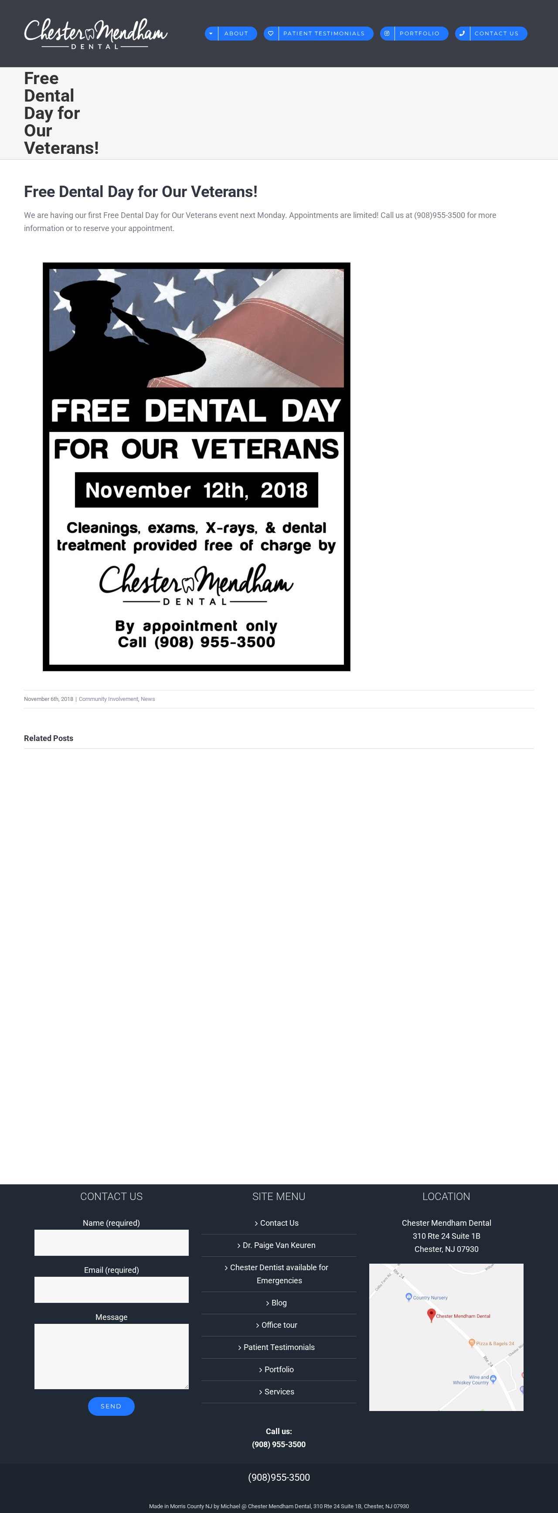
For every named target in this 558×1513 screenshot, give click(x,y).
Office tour (279, 1324)
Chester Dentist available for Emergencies (279, 1274)
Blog (279, 1302)
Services (279, 1391)
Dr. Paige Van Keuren (279, 1245)
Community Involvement (108, 699)
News (148, 699)
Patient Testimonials (279, 1347)
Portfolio (279, 1369)
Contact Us (279, 1222)
